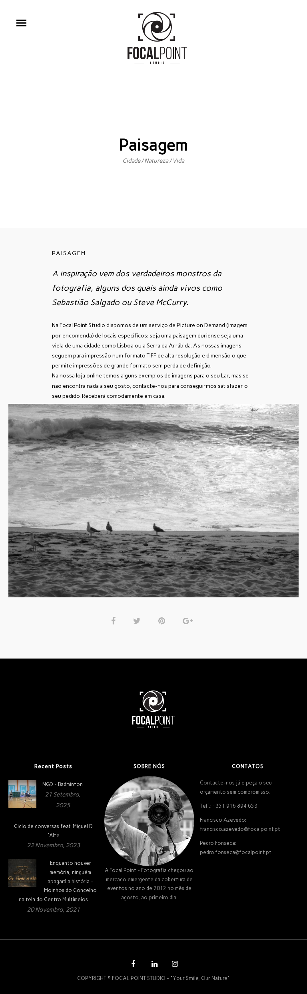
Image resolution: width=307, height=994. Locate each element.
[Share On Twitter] (138, 621)
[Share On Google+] (189, 621)
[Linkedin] (153, 965)
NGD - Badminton (62, 784)
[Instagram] (174, 965)
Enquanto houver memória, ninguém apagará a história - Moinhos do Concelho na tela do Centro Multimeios (58, 881)
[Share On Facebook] (114, 621)
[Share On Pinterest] (163, 621)
